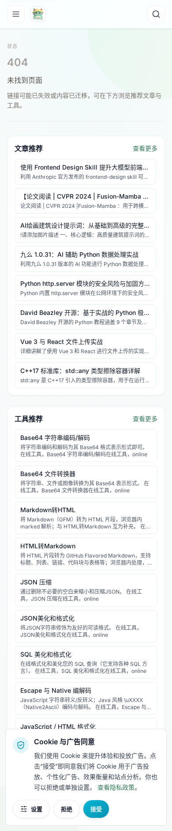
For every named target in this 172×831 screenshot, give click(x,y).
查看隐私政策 (116, 787)
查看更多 (145, 148)
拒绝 (66, 809)
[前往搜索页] (156, 14)
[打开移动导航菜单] (16, 14)
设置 (36, 809)
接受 (96, 809)
